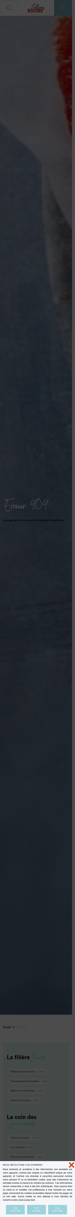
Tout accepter (15, 1209)
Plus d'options (57, 1209)
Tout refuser (36, 1209)
